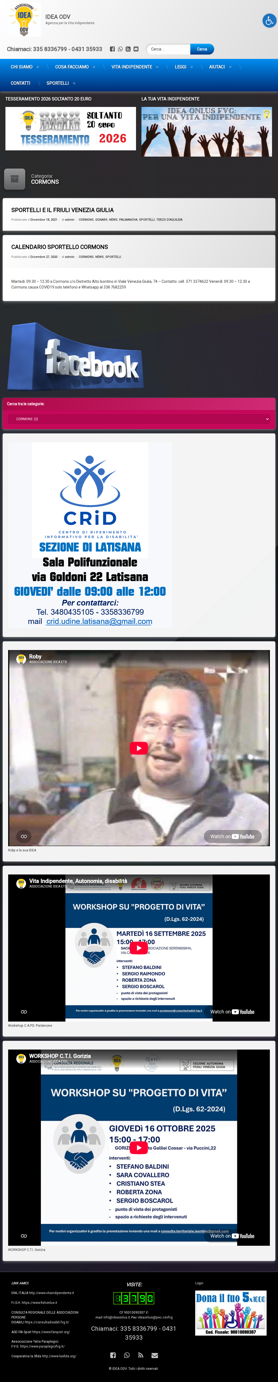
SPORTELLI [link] (58, 83)
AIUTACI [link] (217, 66)
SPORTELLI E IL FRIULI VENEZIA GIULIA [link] (62, 210)
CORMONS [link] (86, 219)
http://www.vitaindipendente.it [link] (51, 1293)
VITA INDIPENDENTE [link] (132, 66)
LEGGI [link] (181, 66)
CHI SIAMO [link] (22, 66)
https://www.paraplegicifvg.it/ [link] (42, 1346)
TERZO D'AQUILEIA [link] (169, 219)
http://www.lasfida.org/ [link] (59, 1356)
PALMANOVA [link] (128, 219)
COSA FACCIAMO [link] (72, 66)
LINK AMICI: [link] (20, 1283)
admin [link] (69, 219)
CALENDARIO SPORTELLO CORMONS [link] (59, 247)
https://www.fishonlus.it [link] (39, 1303)
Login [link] (199, 1283)
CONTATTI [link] (20, 83)
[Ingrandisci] (165, 449)
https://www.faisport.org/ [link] (51, 1332)
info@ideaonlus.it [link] (116, 1317)
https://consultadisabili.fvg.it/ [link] (47, 1322)
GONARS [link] (101, 219)
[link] (270, 21)
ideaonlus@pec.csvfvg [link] (155, 1317)
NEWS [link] (113, 219)
